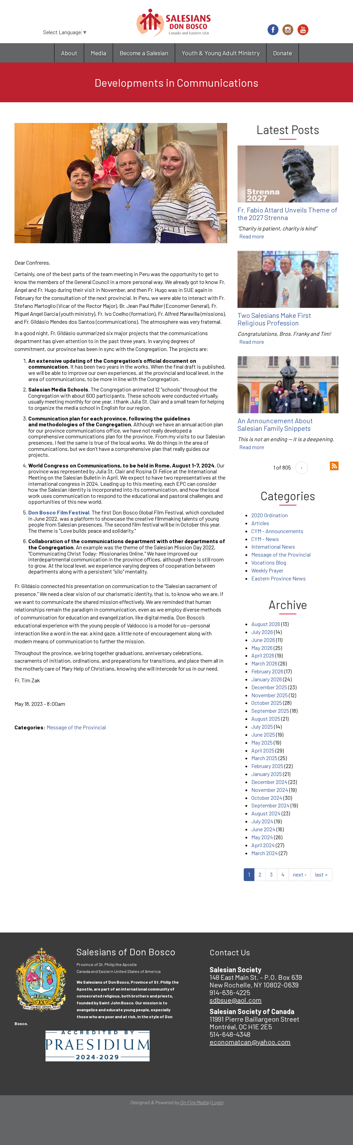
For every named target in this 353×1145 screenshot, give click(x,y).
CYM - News (265, 539)
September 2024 (270, 805)
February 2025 (267, 766)
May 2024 (262, 837)
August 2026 (265, 624)
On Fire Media (194, 1102)
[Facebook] (273, 29)
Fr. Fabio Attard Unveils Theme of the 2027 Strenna (287, 213)
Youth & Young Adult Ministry (221, 53)
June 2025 (263, 734)
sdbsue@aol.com (236, 1000)
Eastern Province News (278, 578)
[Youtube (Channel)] (303, 29)
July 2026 (262, 631)
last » (321, 874)
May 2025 (262, 742)
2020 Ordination (269, 515)
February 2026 (267, 671)
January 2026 (266, 679)
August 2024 (266, 813)
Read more (251, 236)
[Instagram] (287, 29)
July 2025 (262, 726)
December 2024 (269, 781)
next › (299, 874)
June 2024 (263, 829)
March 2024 (264, 853)
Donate (282, 53)
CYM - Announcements (277, 531)
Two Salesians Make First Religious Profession (274, 319)
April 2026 (262, 655)
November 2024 (269, 789)
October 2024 (266, 797)
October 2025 (266, 702)
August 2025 (265, 718)
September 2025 (270, 710)
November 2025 (269, 695)
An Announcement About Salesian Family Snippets (275, 424)
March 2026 (264, 663)
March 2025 (264, 758)
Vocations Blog (268, 562)
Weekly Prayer (267, 570)
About (69, 53)
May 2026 (262, 647)
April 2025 (262, 750)
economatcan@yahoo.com (250, 1042)
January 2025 (266, 773)
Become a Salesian (144, 53)
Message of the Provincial (76, 727)
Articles (260, 523)
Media (98, 53)
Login (217, 1102)
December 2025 (269, 687)
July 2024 (262, 821)
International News (273, 546)
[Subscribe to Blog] (334, 465)
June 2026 (263, 639)
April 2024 (263, 845)
